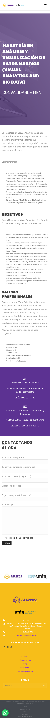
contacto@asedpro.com (26, 635)
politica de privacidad (22, 538)
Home (25, 656)
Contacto (25, 668)
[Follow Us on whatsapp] (11, 647)
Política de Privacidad (25, 672)
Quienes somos (25, 660)
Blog (25, 664)
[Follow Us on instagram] (8, 647)
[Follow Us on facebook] (4, 647)
